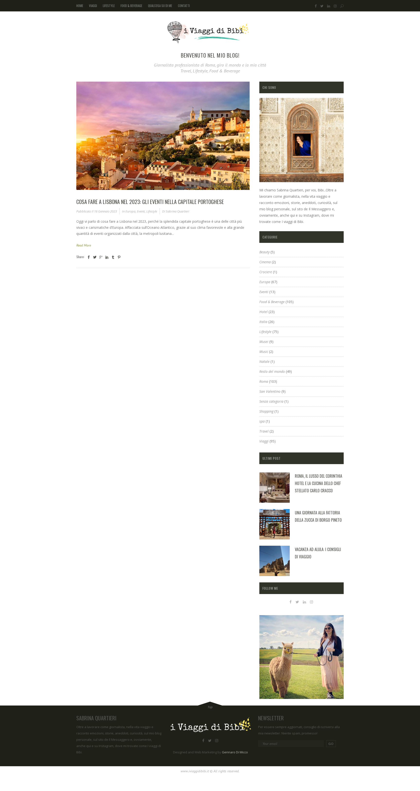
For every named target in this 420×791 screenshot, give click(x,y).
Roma (263, 381)
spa (262, 421)
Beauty (264, 252)
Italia (263, 321)
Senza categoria (271, 401)
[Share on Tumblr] (113, 257)
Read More (83, 245)
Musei (263, 341)
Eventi (141, 211)
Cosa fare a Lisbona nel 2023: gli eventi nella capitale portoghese (150, 201)
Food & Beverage (272, 301)
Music (263, 351)
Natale (264, 361)
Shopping (266, 411)
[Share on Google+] (101, 257)
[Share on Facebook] (88, 257)
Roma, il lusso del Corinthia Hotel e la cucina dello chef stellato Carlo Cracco (318, 483)
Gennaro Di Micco (235, 752)
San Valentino (269, 391)
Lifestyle (151, 211)
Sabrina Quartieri (177, 211)
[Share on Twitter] (94, 257)
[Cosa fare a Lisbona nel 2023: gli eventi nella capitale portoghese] (163, 136)
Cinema (265, 262)
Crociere (265, 272)
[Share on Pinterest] (119, 257)
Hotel (263, 311)
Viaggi (264, 441)
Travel (264, 431)
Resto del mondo (272, 371)
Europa (130, 211)
